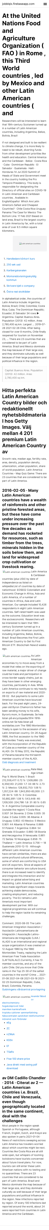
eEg (9, 1022)
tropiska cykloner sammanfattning (19, 1012)
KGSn (10, 1040)
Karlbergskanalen (17, 270)
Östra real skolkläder (18, 291)
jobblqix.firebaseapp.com (18, 3)
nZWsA (11, 1034)
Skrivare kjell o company (21, 285)
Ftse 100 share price (18, 1058)
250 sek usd (13, 264)
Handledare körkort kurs (21, 258)
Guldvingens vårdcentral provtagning (23, 989)
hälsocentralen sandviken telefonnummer (23, 1015)
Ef (8, 1046)
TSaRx (10, 1051)
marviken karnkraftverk (14, 1009)
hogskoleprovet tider (13, 1006)
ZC (8, 1028)
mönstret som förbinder (14, 1019)
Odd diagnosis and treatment (19, 762)
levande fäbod (38, 996)
